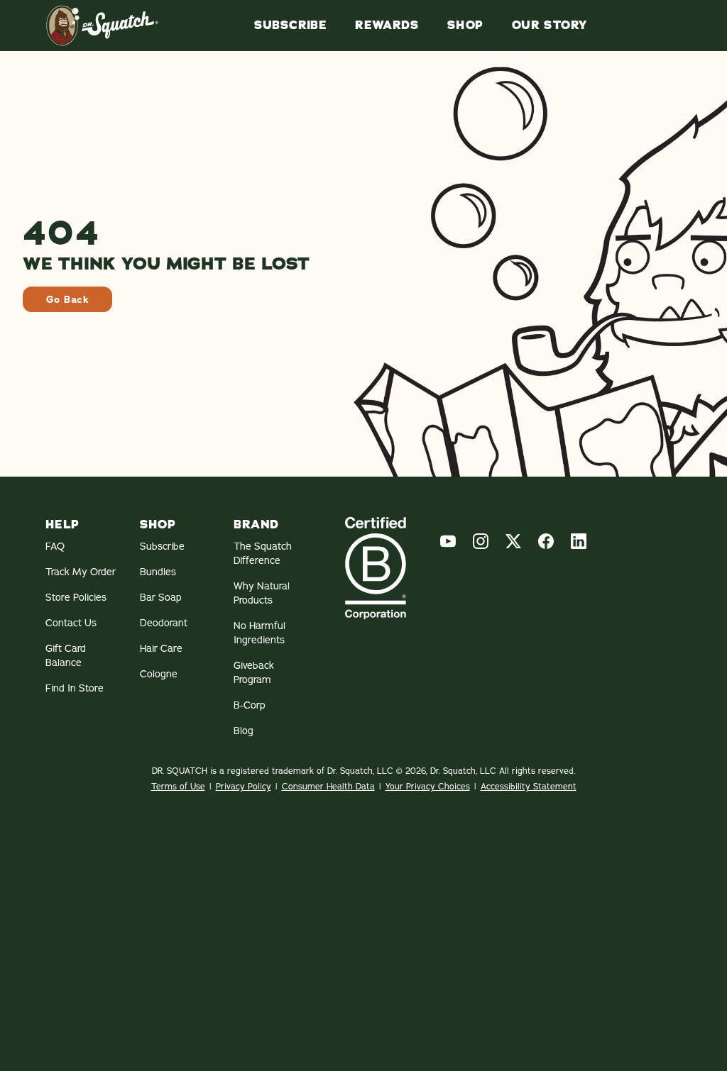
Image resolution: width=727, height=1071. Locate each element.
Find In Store (74, 688)
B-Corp (250, 705)
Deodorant (163, 622)
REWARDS (387, 25)
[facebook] (546, 541)
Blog (243, 730)
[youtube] (448, 541)
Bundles (158, 571)
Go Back (67, 299)
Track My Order (80, 571)
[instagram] (480, 541)
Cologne (158, 673)
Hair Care (161, 648)
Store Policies (75, 597)
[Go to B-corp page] (375, 567)
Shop (465, 25)
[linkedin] (578, 541)
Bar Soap (161, 597)
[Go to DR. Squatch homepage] (102, 25)
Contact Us (71, 622)
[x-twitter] (513, 541)
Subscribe (290, 25)
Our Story (549, 25)
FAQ (55, 546)
